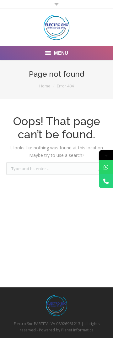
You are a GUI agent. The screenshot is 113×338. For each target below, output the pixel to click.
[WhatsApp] (106, 167)
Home (45, 86)
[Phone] (106, 181)
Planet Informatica (77, 330)
